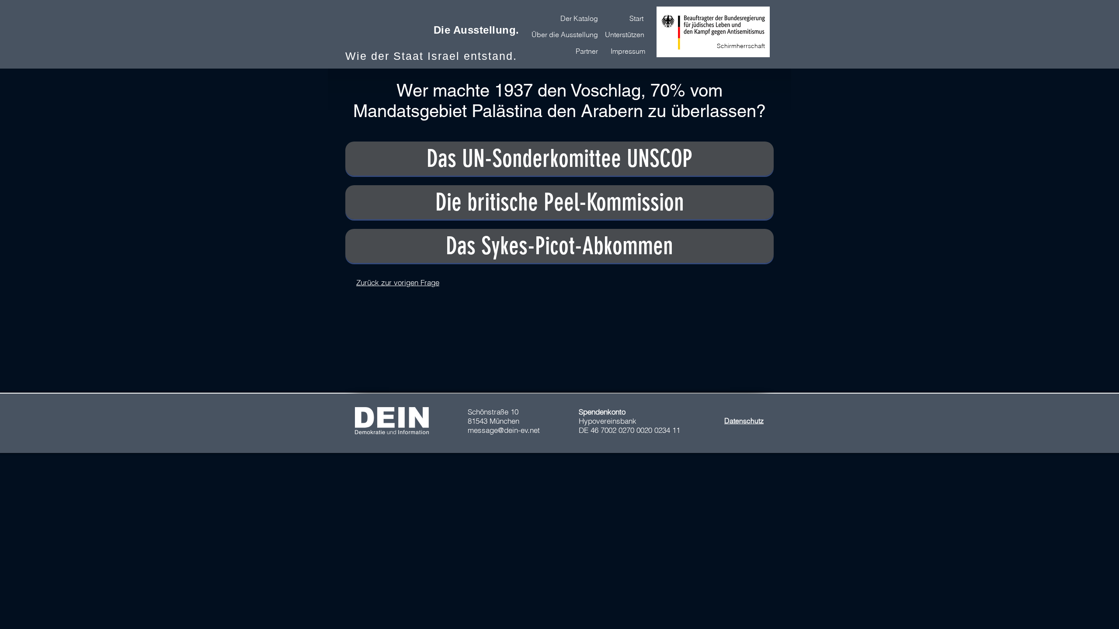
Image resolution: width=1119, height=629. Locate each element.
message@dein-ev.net (504, 430)
